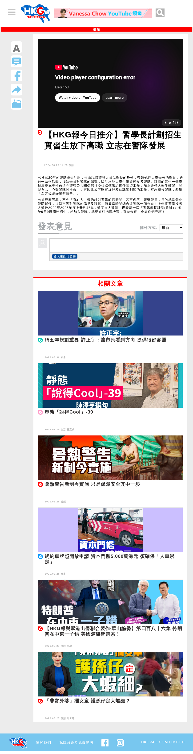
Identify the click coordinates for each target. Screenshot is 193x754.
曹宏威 (71, 429)
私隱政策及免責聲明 (76, 742)
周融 (69, 646)
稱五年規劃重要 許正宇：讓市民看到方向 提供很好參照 (106, 339)
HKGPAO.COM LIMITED (163, 742)
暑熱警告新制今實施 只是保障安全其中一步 (92, 484)
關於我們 (43, 742)
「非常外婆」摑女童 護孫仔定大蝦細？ (87, 700)
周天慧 (71, 718)
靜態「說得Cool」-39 (69, 411)
